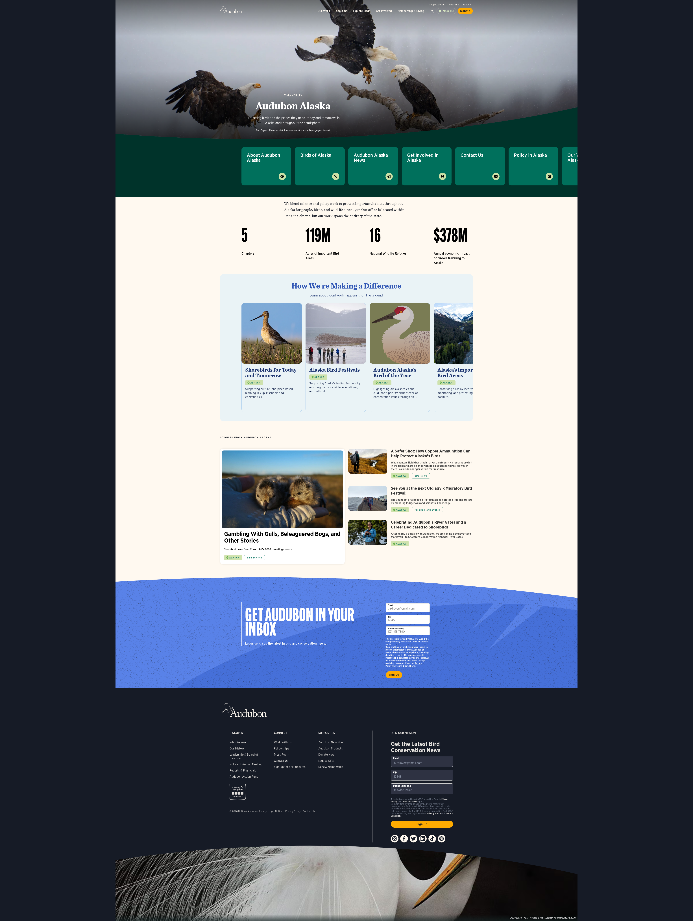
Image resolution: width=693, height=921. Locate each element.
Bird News (421, 475)
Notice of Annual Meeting (246, 764)
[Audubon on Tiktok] (432, 838)
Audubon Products (330, 748)
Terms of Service (419, 641)
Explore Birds (361, 11)
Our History (237, 748)
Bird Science (254, 557)
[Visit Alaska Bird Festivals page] (336, 357)
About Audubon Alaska (263, 157)
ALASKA (255, 382)
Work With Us (283, 742)
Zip (389, 617)
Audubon (231, 9)
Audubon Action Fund (244, 776)
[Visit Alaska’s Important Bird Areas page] (464, 357)
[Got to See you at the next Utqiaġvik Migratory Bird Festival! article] (410, 501)
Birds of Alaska (315, 155)
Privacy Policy (400, 641)
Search (432, 11)
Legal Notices (276, 811)
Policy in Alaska (530, 155)
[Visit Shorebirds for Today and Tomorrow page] (272, 357)
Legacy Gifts (326, 760)
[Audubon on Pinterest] (441, 838)
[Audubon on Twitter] (413, 838)
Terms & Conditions (405, 666)
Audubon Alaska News (371, 157)
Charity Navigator (238, 792)
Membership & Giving (411, 11)
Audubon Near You (330, 742)
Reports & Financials (243, 770)
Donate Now (326, 754)
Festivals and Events (427, 509)
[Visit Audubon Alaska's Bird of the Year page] (400, 357)
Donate (465, 11)
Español (467, 4)
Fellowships (281, 748)
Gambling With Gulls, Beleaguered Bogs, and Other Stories (282, 506)
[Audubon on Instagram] (394, 838)
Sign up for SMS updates (290, 767)
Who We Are (238, 742)
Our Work (324, 11)
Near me (448, 11)
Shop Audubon (436, 4)
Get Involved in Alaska (423, 157)
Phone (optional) (396, 628)
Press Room (281, 754)
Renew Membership (330, 767)
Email (390, 605)
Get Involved (384, 11)
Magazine (454, 4)
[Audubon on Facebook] (404, 838)
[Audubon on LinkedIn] (423, 838)
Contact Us (472, 155)
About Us (341, 11)
